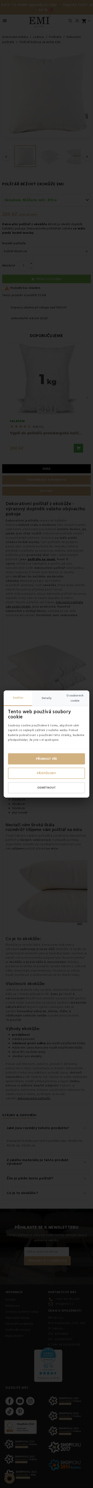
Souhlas (18, 698)
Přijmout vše (46, 759)
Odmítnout (46, 788)
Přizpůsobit (46, 773)
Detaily (46, 698)
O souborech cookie (74, 698)
